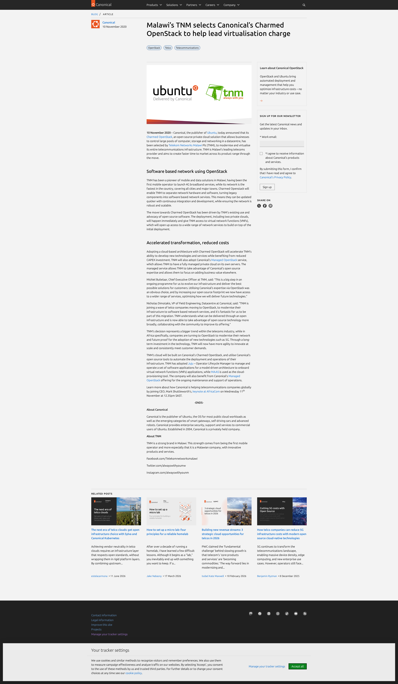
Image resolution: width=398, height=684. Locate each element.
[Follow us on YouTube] (295, 614)
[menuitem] (154, 5)
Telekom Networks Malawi (186, 145)
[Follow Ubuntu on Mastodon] (250, 614)
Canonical (108, 22)
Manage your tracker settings (109, 634)
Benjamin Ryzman (267, 576)
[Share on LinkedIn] (270, 206)
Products (152, 4)
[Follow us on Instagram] (277, 614)
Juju (190, 363)
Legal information (102, 620)
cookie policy (133, 673)
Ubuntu (212, 132)
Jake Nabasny (154, 576)
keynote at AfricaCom (206, 391)
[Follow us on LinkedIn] (268, 614)
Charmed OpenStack (159, 136)
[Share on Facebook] (265, 206)
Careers (210, 4)
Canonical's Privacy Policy (275, 177)
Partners (191, 4)
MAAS (215, 371)
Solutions (172, 4)
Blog (94, 14)
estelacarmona (99, 576)
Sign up (267, 187)
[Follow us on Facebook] (259, 614)
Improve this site (101, 624)
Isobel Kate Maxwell (213, 576)
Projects (96, 629)
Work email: (269, 136)
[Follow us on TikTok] (286, 614)
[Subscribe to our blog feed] (304, 614)
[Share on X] (259, 206)
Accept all (298, 666)
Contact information (104, 615)
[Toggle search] (304, 5)
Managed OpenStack (224, 259)
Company (230, 4)
